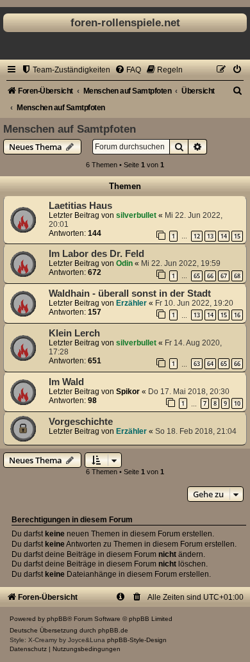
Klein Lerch (74, 333)
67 (224, 276)
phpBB (57, 618)
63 (197, 364)
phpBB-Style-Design (137, 639)
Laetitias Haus (80, 206)
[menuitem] (65, 69)
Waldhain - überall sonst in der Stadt (130, 293)
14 (224, 236)
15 (237, 236)
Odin (124, 263)
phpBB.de (113, 630)
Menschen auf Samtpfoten (69, 129)
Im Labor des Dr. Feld (96, 254)
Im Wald (66, 382)
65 (197, 276)
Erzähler (131, 303)
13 (210, 236)
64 (210, 364)
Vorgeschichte (81, 422)
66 (210, 276)
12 (197, 236)
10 (237, 403)
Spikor (128, 391)
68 (237, 276)
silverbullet (136, 215)
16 (237, 315)
